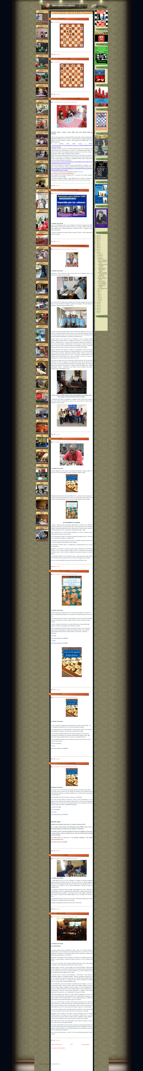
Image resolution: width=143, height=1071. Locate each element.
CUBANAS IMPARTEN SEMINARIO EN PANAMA (65, 190)
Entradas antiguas (85, 1044)
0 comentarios (57, 54)
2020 (98, 244)
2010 (98, 308)
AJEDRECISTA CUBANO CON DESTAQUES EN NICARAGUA (68, 245)
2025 (98, 237)
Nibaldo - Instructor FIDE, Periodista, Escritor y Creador (42, 21)
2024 (98, 238)
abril (99, 296)
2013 (98, 303)
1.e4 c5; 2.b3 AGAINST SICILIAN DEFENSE (63, 763)
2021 (98, 243)
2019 (98, 246)
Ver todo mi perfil (39, 23)
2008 (98, 311)
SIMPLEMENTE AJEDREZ (63, 5)
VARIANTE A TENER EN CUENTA (60, 571)
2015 (98, 252)
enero (99, 300)
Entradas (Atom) (61, 1048)
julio (98, 291)
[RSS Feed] (47, 5)
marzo (99, 297)
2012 (98, 305)
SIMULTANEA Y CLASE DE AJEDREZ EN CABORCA (66, 98)
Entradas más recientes (56, 1044)
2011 (98, 306)
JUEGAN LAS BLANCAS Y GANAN (61, 58)
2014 (98, 302)
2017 (98, 249)
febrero (99, 299)
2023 (98, 240)
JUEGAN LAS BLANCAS (58, 18)
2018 (98, 247)
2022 (98, 241)
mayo (99, 294)
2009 (98, 309)
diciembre (100, 253)
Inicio (71, 1044)
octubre (99, 256)
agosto (99, 289)
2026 (98, 235)
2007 (98, 312)
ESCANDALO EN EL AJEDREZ (59, 855)
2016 (98, 250)
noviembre (100, 255)
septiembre (100, 258)
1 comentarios (57, 1040)
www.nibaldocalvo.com (57, 839)
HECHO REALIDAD (56, 694)
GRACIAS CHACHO (56, 438)
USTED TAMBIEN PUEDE (58, 913)
